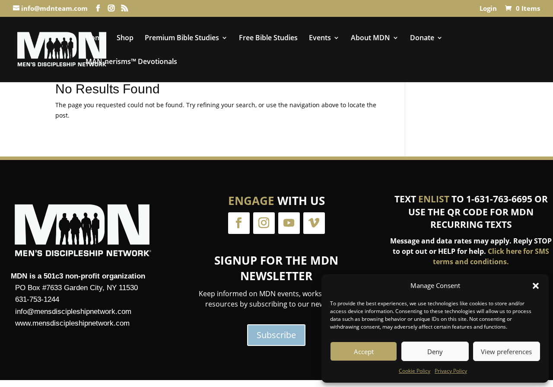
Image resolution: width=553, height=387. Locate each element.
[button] (535, 285)
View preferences (506, 351)
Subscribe (276, 335)
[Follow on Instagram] (264, 223)
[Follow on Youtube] (289, 223)
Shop (125, 38)
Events (320, 38)
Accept (364, 351)
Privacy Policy (451, 370)
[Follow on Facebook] (239, 223)
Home (95, 38)
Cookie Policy (414, 370)
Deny (435, 351)
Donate (422, 38)
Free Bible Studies (268, 38)
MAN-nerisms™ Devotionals (131, 62)
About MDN (370, 38)
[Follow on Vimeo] (314, 223)
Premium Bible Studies (182, 38)
